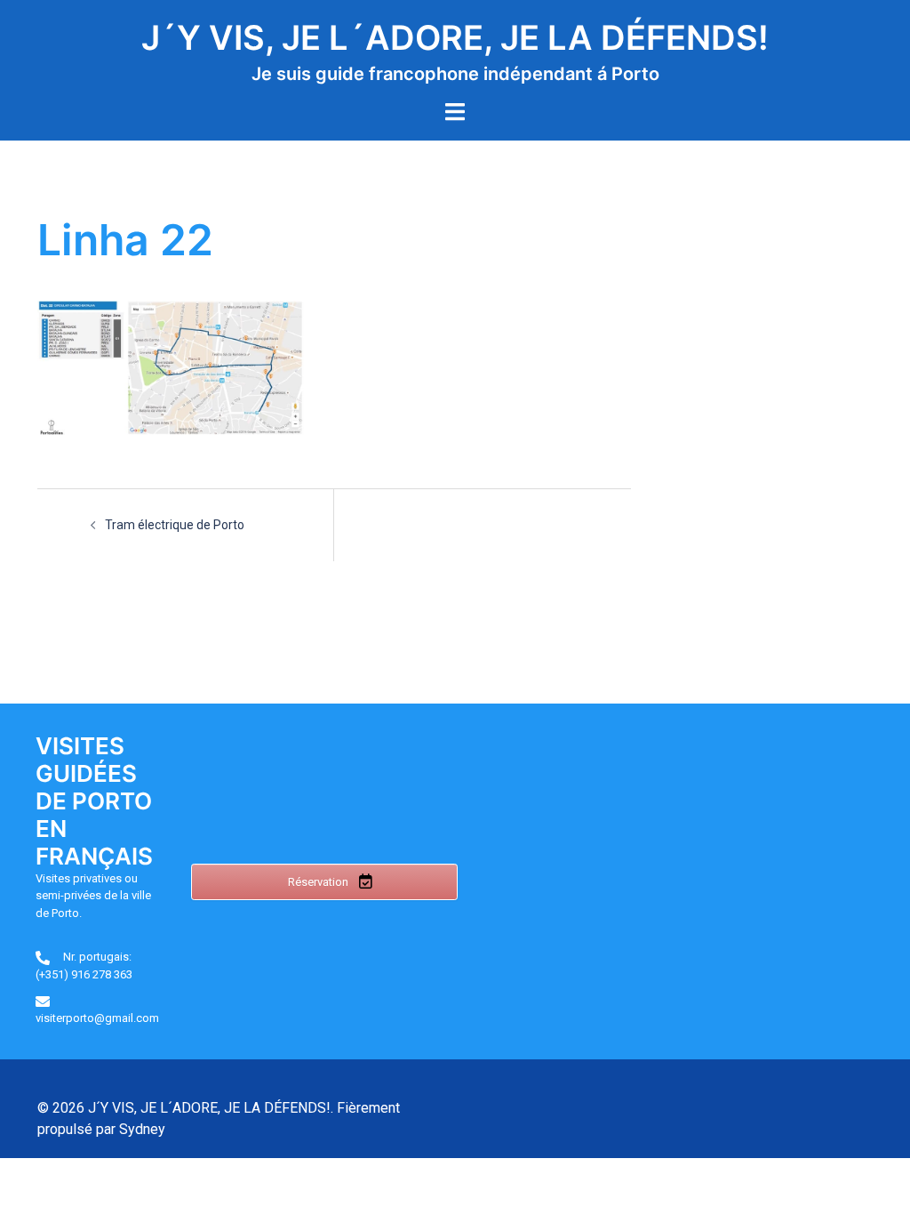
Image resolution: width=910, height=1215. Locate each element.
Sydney (142, 1129)
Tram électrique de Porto (174, 525)
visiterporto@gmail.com (97, 1018)
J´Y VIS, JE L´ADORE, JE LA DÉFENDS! (455, 37)
